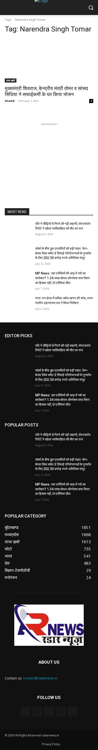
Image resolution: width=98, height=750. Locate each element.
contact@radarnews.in (40, 678)
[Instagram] (60, 711)
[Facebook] (37, 711)
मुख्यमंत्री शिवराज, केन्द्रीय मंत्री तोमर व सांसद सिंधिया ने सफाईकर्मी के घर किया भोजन (46, 91)
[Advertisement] (49, 156)
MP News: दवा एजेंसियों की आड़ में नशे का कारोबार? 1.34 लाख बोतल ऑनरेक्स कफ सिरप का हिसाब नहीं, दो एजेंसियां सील (62, 277)
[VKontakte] (72, 711)
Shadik (10, 101)
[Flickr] (49, 711)
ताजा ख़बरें (10, 80)
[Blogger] (25, 711)
